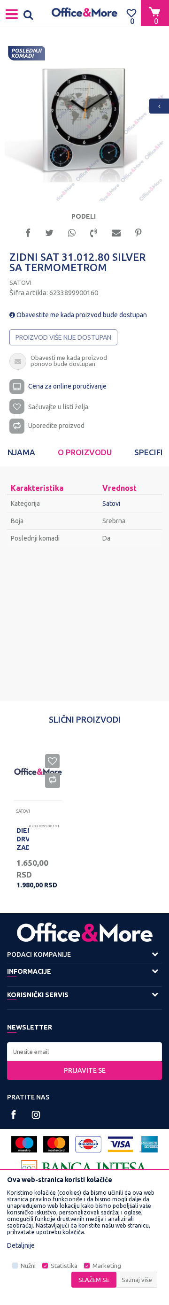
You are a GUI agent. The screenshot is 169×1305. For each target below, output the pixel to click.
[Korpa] (155, 12)
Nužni (28, 1265)
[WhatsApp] (72, 232)
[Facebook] (28, 232)
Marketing (106, 1265)
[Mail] (116, 232)
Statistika (64, 1265)
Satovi (20, 282)
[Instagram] (36, 1115)
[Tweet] (49, 232)
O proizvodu (85, 452)
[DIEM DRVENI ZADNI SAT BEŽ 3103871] (38, 771)
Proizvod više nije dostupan (63, 337)
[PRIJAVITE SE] (84, 1051)
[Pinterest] (138, 232)
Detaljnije (21, 1245)
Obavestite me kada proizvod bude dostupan (81, 315)
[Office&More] (84, 13)
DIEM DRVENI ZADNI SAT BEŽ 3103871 (22, 852)
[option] (84, 122)
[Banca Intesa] (84, 1168)
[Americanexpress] (148, 1144)
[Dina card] (88, 1144)
